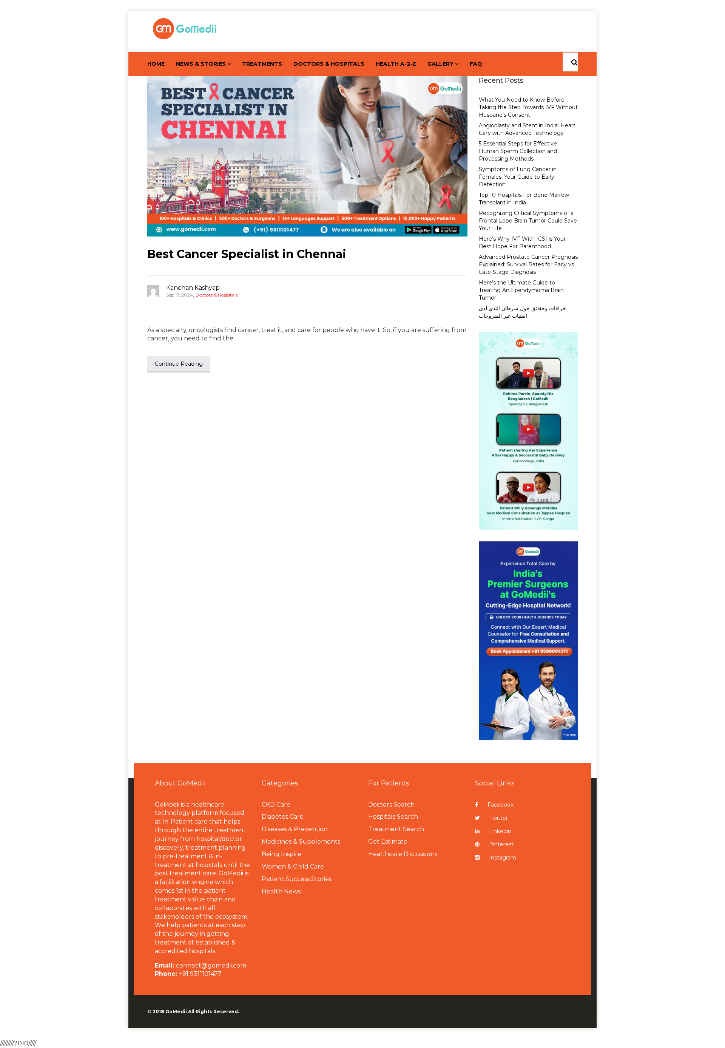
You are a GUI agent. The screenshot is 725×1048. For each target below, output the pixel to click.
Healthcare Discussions (402, 854)
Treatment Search (396, 829)
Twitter (498, 818)
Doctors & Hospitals (328, 63)
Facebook (500, 804)
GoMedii (176, 1011)
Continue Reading (179, 363)
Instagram (502, 857)
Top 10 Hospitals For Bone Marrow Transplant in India (524, 199)
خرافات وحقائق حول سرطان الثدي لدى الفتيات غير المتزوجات (522, 312)
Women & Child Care (293, 866)
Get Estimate (387, 841)
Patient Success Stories (297, 879)
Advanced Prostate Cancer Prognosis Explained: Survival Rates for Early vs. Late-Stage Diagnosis (528, 264)
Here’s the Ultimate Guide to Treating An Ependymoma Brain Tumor (521, 290)
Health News (281, 891)
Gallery (440, 63)
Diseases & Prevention (295, 829)
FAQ (476, 63)
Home (156, 63)
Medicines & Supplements (301, 841)
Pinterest (501, 844)
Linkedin (500, 831)
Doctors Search (391, 804)
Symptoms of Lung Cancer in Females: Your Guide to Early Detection (518, 177)
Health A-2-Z (396, 63)
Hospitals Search (393, 816)
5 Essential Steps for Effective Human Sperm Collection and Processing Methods (518, 151)
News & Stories (201, 63)
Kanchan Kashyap (193, 287)
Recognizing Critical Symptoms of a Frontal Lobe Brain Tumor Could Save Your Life (528, 221)
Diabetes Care (283, 816)
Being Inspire (281, 854)
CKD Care (276, 804)
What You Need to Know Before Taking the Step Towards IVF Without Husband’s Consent (528, 107)
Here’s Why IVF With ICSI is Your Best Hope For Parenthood (522, 242)
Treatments (262, 63)
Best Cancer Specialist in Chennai (246, 254)
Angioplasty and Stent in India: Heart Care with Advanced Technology (527, 129)
